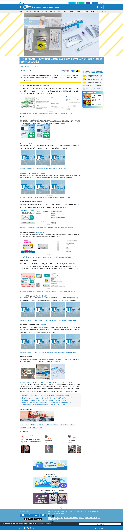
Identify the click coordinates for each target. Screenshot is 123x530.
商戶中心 (88, 3)
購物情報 (27, 66)
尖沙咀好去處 (63, 511)
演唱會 (22, 11)
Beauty (42, 3)
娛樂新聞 (51, 7)
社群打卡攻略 (81, 3)
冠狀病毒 (23, 427)
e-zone (53, 3)
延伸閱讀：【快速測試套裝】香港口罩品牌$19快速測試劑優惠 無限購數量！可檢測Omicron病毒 (45, 198)
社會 (98, 511)
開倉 (58, 511)
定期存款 (57, 7)
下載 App (95, 3)
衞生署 (73, 425)
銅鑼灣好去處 (72, 511)
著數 (22, 425)
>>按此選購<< (45, 85)
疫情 (27, 425)
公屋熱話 (45, 7)
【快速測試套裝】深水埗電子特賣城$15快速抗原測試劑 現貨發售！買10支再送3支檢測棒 (44, 400)
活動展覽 (50, 511)
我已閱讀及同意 (100, 524)
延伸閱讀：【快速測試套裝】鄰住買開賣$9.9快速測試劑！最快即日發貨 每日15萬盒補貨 (43, 168)
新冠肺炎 (33, 425)
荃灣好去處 (86, 511)
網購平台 (35, 427)
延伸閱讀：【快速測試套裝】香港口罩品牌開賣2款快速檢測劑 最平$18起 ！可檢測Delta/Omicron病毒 (47, 114)
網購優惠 (56, 425)
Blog (48, 3)
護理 (29, 427)
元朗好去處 (79, 511)
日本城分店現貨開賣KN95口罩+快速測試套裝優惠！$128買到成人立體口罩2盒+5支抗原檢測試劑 (46, 402)
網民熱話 (50, 518)
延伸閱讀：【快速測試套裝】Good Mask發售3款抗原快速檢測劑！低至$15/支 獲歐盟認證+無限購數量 (46, 227)
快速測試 (49, 425)
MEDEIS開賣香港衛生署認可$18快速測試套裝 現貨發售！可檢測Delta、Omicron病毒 (43, 405)
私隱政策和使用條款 (40, 523)
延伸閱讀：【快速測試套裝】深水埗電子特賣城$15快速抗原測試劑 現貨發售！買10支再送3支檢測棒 (46, 382)
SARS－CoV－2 (65, 425)
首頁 (21, 66)
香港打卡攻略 (94, 11)
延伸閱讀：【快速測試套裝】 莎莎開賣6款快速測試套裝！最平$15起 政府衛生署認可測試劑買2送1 (45, 257)
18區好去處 (85, 11)
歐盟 (41, 427)
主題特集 (102, 11)
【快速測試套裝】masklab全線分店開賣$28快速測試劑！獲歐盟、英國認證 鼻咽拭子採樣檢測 (45, 396)
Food (37, 3)
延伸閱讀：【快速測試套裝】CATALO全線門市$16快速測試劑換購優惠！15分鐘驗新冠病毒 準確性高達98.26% (48, 291)
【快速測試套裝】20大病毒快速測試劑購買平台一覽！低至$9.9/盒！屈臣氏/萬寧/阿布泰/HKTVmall (47, 398)
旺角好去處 (93, 511)
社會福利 (61, 513)
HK (27, 3)
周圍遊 (78, 11)
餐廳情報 (50, 513)
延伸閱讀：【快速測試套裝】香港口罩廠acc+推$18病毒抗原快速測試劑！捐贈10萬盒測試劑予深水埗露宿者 (48, 352)
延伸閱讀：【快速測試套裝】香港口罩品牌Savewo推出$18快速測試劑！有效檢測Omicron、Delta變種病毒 (48, 320)
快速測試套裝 (41, 425)
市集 (55, 511)
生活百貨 (33, 66)
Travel (32, 3)
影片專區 (71, 11)
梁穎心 (24, 70)
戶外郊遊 (56, 513)
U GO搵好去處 (72, 3)
